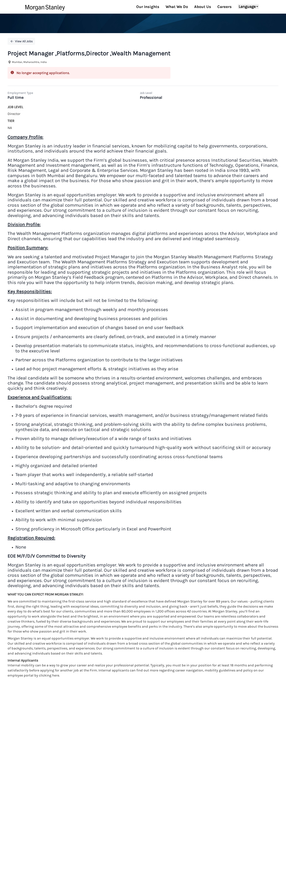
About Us (202, 6)
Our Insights (147, 6)
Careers (224, 6)
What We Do (177, 6)
